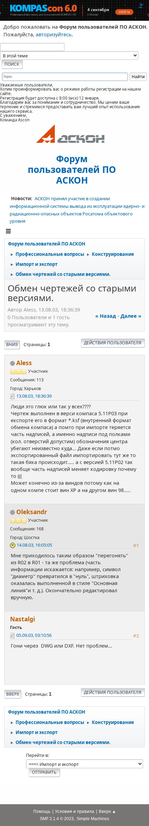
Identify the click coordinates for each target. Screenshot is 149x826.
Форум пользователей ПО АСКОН (72, 169)
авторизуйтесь (54, 34)
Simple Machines (93, 818)
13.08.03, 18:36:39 (34, 396)
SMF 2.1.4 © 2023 (57, 818)
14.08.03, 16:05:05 (34, 545)
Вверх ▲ (107, 811)
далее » (131, 316)
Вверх (12, 694)
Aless (24, 363)
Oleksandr (31, 512)
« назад (105, 316)
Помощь (42, 811)
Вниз (12, 344)
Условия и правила (74, 811)
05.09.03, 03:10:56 (34, 635)
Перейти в (37, 755)
